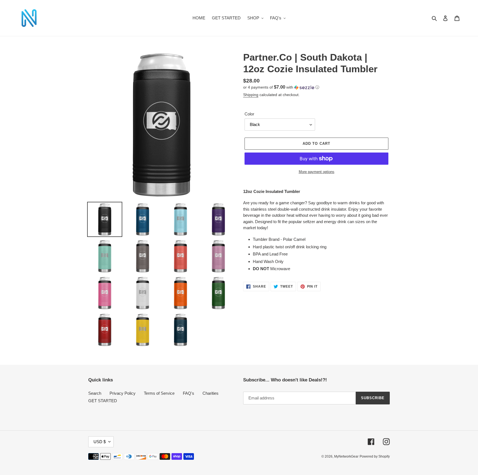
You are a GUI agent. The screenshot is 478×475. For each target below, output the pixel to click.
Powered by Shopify (375, 456)
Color (249, 114)
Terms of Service (159, 393)
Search (94, 393)
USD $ (99, 441)
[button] (281, 87)
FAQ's (188, 393)
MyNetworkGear (346, 456)
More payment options (316, 172)
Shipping (250, 94)
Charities (210, 393)
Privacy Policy (123, 393)
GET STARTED (102, 400)
